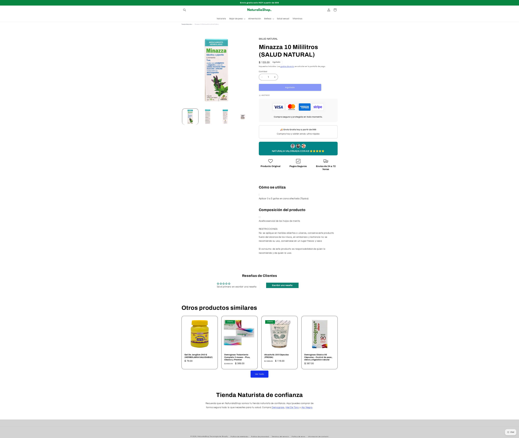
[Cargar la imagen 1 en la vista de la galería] (190, 117)
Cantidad (263, 71)
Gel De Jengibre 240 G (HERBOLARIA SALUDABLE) (198, 356)
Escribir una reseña (282, 285)
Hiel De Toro (292, 407)
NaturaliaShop (203, 436)
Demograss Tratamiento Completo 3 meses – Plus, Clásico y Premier (237, 357)
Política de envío (298, 436)
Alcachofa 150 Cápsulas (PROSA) (276, 356)
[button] (185, 10)
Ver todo (259, 374)
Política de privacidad (260, 436)
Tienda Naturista (187, 24)
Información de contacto (318, 436)
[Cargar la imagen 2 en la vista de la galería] (208, 117)
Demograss (278, 407)
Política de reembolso (239, 436)
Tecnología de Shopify (219, 436)
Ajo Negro (306, 407)
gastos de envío (287, 66)
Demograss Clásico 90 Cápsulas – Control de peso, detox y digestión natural (318, 357)
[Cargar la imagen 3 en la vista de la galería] (225, 117)
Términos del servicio (280, 436)
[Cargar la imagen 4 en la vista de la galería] (243, 117)
